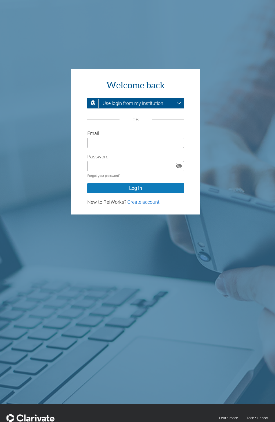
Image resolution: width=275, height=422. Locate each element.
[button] (179, 166)
